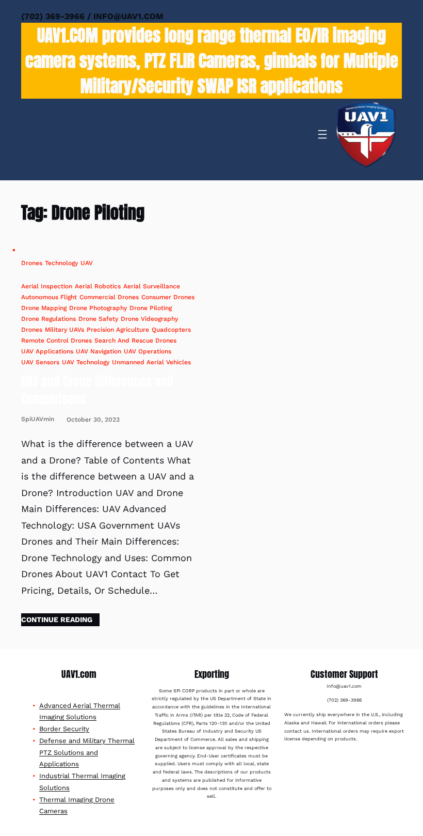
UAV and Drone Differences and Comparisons (97, 390)
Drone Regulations (48, 318)
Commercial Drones (109, 297)
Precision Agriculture (118, 329)
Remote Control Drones (56, 340)
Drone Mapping (44, 308)
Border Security (64, 729)
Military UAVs (64, 329)
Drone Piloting (150, 308)
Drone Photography (98, 308)
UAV (86, 263)
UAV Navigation (98, 351)
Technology (61, 263)
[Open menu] (322, 134)
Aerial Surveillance (151, 286)
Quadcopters (171, 329)
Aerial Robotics (98, 286)
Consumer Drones (167, 297)
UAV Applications (47, 351)
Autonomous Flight (49, 297)
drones (31, 329)
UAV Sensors (40, 362)
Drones (31, 263)
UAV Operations (147, 351)
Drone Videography (149, 318)
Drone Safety (98, 318)
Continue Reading (56, 619)
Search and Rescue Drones (135, 340)
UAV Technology (85, 362)
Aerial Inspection (46, 286)
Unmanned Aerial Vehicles (151, 362)
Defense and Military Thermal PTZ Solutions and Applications (87, 752)
